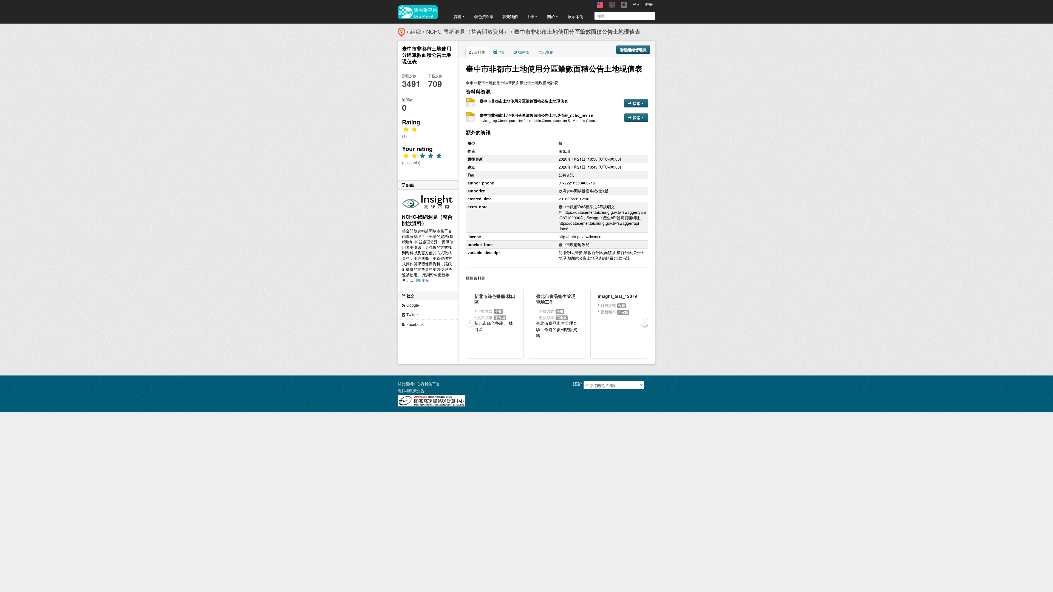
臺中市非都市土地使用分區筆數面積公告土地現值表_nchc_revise (536, 115)
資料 (457, 16)
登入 (636, 4)
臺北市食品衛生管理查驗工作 (556, 299)
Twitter (411, 314)
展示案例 (575, 16)
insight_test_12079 (617, 296)
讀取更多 (421, 280)
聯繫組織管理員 (633, 49)
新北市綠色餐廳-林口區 (494, 299)
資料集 (479, 52)
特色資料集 (484, 16)
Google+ (413, 305)
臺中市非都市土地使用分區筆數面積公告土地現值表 (577, 31)
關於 (551, 16)
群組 (501, 52)
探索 (636, 103)
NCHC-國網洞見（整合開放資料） (467, 31)
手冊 (530, 16)
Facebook (414, 324)
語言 (577, 383)
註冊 (649, 4)
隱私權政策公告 (411, 390)
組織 (415, 31)
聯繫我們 (510, 16)
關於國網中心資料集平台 (419, 383)
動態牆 (523, 52)
